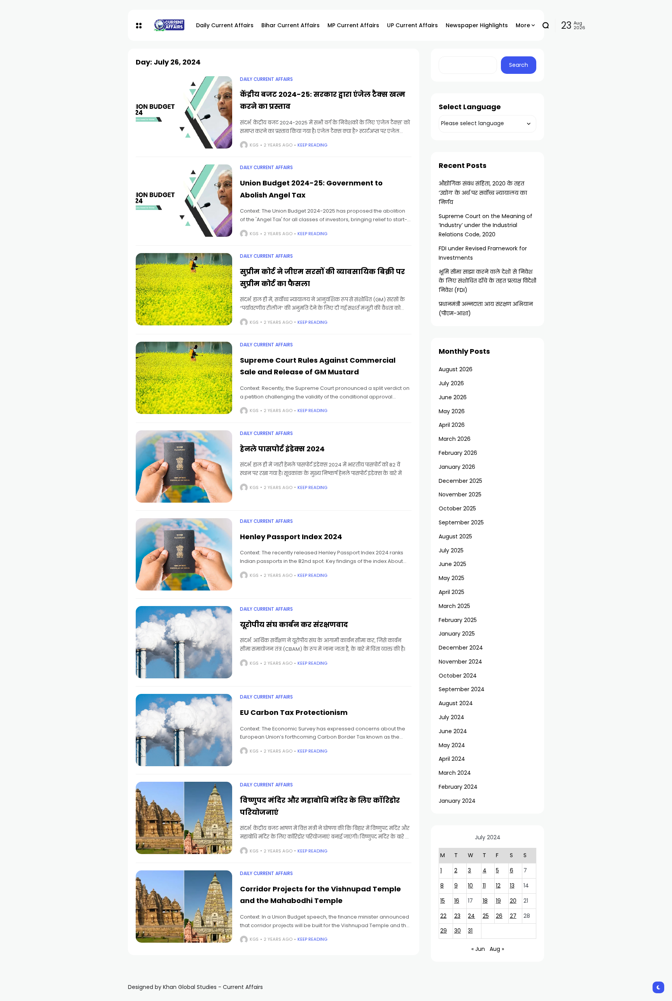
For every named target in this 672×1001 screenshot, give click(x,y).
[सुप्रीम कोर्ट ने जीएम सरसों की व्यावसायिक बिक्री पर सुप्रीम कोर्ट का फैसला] (184, 289)
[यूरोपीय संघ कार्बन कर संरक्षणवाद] (184, 642)
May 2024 (452, 745)
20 (513, 901)
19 (498, 901)
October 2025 (457, 508)
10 (470, 885)
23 (457, 916)
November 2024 (460, 662)
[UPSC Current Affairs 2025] (168, 25)
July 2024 (451, 717)
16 (456, 901)
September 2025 (461, 522)
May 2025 (451, 578)
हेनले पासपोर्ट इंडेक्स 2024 (282, 449)
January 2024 (457, 801)
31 (470, 931)
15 (442, 901)
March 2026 (455, 439)
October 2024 (458, 676)
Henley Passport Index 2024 (291, 537)
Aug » (497, 949)
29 (443, 931)
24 (471, 916)
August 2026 (455, 369)
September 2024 (462, 689)
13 (512, 885)
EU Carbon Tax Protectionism (294, 712)
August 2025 (455, 536)
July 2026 (451, 383)
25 (486, 916)
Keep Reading (312, 145)
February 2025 (458, 620)
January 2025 (457, 634)
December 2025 (460, 481)
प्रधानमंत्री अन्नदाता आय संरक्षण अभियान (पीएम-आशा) (486, 308)
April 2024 (452, 759)
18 (485, 901)
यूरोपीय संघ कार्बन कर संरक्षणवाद (294, 624)
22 (443, 916)
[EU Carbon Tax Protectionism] (184, 730)
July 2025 (451, 550)
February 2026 (458, 453)
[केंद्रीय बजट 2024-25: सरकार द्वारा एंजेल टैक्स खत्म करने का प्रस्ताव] (184, 112)
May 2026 (452, 411)
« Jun (478, 949)
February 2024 (458, 787)
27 (513, 916)
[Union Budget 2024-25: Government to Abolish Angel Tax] (184, 200)
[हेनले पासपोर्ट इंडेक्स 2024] (184, 466)
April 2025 (451, 592)
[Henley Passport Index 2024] (184, 554)
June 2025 (452, 564)
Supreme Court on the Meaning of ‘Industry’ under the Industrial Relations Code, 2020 (485, 225)
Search (518, 65)
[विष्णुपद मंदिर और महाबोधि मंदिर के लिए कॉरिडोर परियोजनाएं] (184, 818)
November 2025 (460, 494)
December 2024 (461, 648)
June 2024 (453, 731)
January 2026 (457, 467)
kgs (254, 145)
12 (498, 885)
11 (484, 885)
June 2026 (453, 397)
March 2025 (454, 606)
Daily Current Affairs (266, 79)
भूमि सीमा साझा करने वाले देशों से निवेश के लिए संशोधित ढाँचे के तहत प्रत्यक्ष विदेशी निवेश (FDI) (487, 281)
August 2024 (456, 703)
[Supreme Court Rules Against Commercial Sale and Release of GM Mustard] (184, 378)
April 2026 (452, 425)
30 (457, 931)
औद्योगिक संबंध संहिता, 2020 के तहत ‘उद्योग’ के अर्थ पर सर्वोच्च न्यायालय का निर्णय (483, 193)
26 (499, 916)
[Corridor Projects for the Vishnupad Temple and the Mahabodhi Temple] (184, 906)
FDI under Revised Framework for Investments (483, 253)
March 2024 (455, 773)
